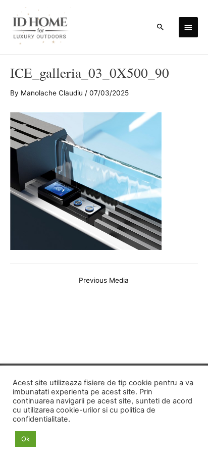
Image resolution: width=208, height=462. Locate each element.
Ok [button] (25, 439)
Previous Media (104, 280)
